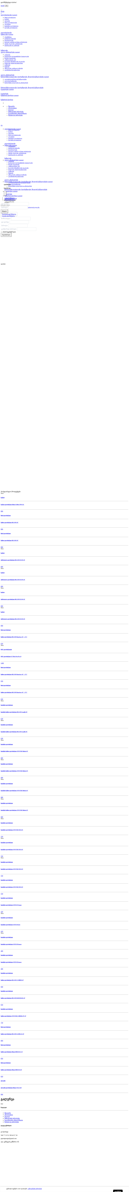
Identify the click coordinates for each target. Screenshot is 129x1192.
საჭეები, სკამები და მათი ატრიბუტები (16, 42)
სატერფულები (9, 40)
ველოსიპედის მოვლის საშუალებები (16, 79)
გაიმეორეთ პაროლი (8, 229)
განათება (7, 54)
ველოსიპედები (9, 15)
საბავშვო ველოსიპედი (11, 26)
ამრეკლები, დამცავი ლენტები (14, 68)
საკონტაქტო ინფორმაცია (17, 113)
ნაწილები (7, 34)
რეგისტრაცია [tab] (10, 200)
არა (6, 6)
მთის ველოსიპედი (10, 17)
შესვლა (4, 211)
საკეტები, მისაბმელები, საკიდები (15, 61)
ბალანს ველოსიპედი (11, 27)
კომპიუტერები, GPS (10, 60)
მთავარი (11, 106)
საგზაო (7, 19)
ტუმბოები (7, 65)
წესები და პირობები (15, 115)
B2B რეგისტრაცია (9, 232)
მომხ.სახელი (5, 218)
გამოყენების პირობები (35, 1188)
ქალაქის (7, 21)
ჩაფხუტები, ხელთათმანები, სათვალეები (17, 56)
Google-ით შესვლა (8, 216)
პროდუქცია (12, 108)
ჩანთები (7, 66)
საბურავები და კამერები (12, 45)
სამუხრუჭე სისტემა (10, 38)
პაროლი (4, 207)
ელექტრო (8, 24)
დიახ (2, 6)
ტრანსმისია (8, 37)
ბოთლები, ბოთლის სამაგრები (14, 63)
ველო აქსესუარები (10, 52)
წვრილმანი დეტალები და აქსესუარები (16, 82)
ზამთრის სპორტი (10, 95)
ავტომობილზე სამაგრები (12, 70)
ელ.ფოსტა (5, 204)
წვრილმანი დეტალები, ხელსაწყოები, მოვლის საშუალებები (25, 77)
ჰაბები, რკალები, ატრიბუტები (13, 44)
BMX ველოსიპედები (11, 22)
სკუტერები (7, 89)
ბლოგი (11, 110)
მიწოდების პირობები (15, 111)
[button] (6, 235)
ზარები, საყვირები (10, 58)
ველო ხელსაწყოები (11, 81)
